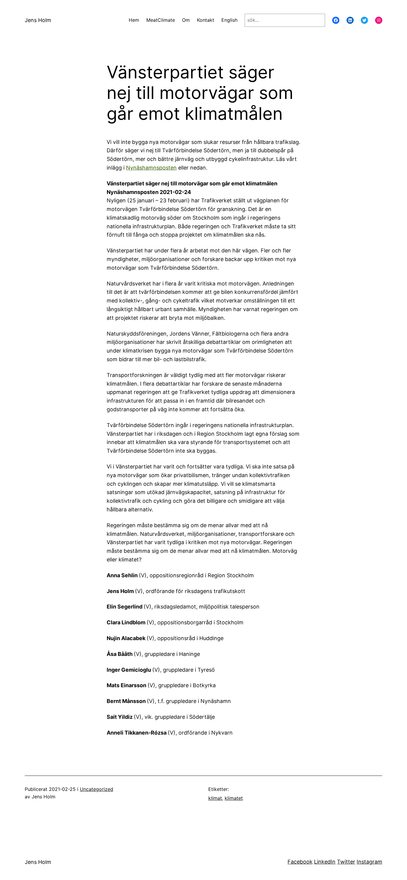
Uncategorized (96, 789)
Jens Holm (38, 20)
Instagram (369, 862)
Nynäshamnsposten (151, 167)
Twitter (346, 862)
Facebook (300, 862)
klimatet (234, 798)
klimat (215, 798)
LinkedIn (324, 862)
